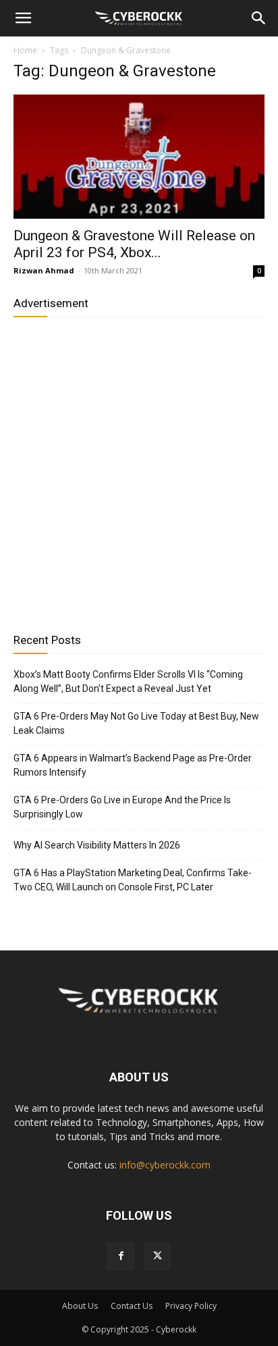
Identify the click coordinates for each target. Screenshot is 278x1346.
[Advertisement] (139, 470)
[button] (23, 18)
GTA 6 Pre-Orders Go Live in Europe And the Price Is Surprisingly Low (122, 807)
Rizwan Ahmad (43, 270)
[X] (157, 1256)
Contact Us (131, 1306)
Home (25, 50)
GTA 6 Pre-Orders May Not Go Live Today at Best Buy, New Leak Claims (136, 723)
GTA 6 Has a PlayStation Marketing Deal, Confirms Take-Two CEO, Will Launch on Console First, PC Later (132, 879)
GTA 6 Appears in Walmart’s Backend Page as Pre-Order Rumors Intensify (132, 765)
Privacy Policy (191, 1306)
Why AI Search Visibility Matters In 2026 (96, 845)
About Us (80, 1306)
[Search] (259, 18)
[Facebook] (120, 1256)
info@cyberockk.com (165, 1164)
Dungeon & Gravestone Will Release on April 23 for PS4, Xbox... (134, 244)
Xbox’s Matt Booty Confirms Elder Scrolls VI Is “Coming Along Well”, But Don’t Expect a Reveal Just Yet (128, 681)
